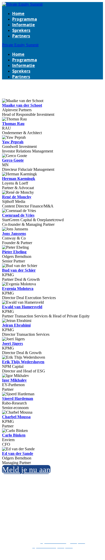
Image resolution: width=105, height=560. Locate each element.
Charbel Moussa (16, 417)
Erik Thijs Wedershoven (23, 362)
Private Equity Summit (20, 45)
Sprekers (21, 30)
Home (18, 13)
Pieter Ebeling (14, 252)
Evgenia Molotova (17, 288)
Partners (21, 36)
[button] (26, 469)
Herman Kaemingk (18, 178)
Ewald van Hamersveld (22, 307)
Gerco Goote (13, 160)
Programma (24, 19)
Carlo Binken (13, 435)
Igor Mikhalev (14, 380)
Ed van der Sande (17, 453)
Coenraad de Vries (18, 215)
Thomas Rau (13, 123)
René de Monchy (16, 197)
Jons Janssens (14, 233)
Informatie (23, 24)
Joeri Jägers (12, 343)
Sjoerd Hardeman (17, 398)
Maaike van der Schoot (22, 105)
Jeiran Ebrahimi (16, 325)
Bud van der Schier (19, 270)
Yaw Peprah (12, 142)
